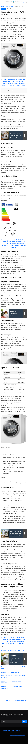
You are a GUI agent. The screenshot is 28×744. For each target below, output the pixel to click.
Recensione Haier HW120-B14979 (10, 672)
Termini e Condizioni (8, 730)
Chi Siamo (5, 733)
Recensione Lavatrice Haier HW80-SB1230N (12, 650)
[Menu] (2, 2)
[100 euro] (13, 2)
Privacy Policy (19, 730)
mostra (10, 90)
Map (11, 733)
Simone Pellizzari (10, 8)
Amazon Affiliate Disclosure (17, 735)
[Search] (26, 2)
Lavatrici (4, 8)
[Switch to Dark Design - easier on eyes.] (24, 2)
